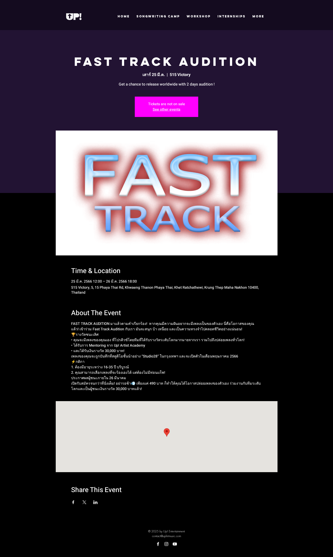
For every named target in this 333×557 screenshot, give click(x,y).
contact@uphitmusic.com (166, 536)
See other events (166, 109)
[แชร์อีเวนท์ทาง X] (84, 502)
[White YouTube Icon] (174, 544)
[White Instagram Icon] (166, 544)
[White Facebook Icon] (158, 544)
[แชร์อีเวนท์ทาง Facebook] (73, 502)
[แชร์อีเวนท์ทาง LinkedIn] (95, 502)
